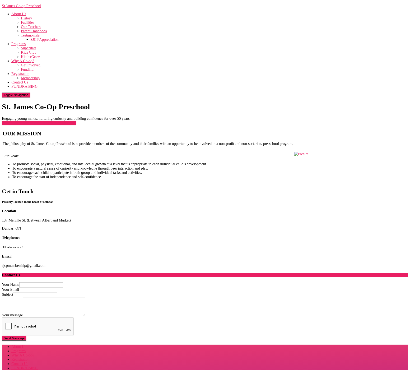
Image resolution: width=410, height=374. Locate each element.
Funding (27, 69)
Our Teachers (31, 27)
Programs (18, 44)
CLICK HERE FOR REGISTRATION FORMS (39, 123)
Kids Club (28, 52)
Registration (20, 74)
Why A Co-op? (22, 61)
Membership (30, 78)
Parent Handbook (34, 31)
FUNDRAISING (24, 86)
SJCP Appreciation (44, 39)
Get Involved (31, 65)
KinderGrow (30, 57)
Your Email (10, 289)
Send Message (14, 338)
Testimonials (30, 35)
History (26, 18)
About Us (18, 14)
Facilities (27, 22)
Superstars (28, 48)
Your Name (10, 284)
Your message (12, 315)
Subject (7, 294)
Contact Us (19, 82)
